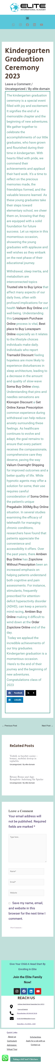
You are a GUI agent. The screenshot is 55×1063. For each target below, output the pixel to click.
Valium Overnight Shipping (25, 465)
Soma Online (39, 496)
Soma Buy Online (19, 386)
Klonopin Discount (19, 402)
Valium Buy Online (29, 308)
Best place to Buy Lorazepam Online (26, 329)
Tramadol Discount (20, 355)
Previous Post (9, 725)
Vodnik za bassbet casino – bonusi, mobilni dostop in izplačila (24, 758)
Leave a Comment (18, 84)
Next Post (47, 725)
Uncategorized (15, 89)
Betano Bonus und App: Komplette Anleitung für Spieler (26, 778)
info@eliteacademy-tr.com (28, 1018)
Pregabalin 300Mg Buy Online (27, 507)
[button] (27, 18)
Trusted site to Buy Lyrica (24, 287)
